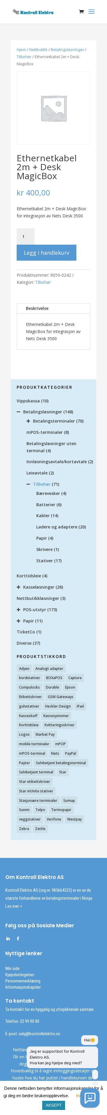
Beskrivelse (37, 308)
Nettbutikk (38, 49)
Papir (41, 538)
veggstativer (30, 819)
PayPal (70, 753)
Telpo (40, 809)
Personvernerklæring (22, 981)
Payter (24, 762)
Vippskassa (28, 401)
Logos (24, 734)
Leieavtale (37, 473)
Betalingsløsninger (67, 49)
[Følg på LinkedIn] (8, 939)
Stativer (44, 560)
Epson (70, 687)
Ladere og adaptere (56, 527)
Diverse (24, 643)
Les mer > (13, 906)
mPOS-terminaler (44, 432)
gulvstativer (29, 706)
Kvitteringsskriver (60, 724)
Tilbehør (24, 56)
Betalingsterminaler (54, 421)
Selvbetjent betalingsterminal (61, 762)
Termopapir (61, 809)
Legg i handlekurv (46, 252)
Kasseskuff (28, 715)
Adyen (24, 668)
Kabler (43, 515)
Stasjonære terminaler (38, 800)
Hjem (21, 49)
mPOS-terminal (32, 753)
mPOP (60, 743)
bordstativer (29, 677)
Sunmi (24, 809)
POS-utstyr (34, 609)
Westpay (74, 819)
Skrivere (44, 549)
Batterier (45, 504)
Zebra (24, 828)
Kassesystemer (56, 715)
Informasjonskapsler (23, 987)
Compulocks (29, 687)
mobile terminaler (34, 743)
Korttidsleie (29, 576)
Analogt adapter (49, 668)
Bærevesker (48, 493)
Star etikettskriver (34, 781)
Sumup (69, 800)
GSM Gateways (60, 696)
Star (62, 772)
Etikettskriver (30, 696)
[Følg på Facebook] (18, 939)
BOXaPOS (54, 677)
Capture (75, 677)
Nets (55, 753)
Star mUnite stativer (36, 791)
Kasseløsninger (38, 587)
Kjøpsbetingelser (19, 974)
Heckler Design (58, 706)
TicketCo (26, 632)
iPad (80, 706)
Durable (52, 687)
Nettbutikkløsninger (38, 598)
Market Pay (45, 734)
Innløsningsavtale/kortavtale (56, 461)
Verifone (54, 819)
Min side (12, 968)
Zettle (40, 828)
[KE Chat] (90, 1098)
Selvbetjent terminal (36, 772)
